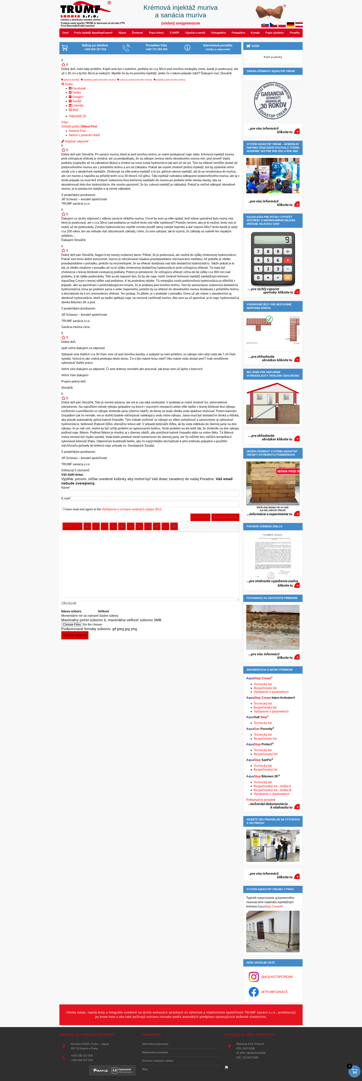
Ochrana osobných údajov (157, 1060)
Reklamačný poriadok (260, 799)
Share (68, 84)
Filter (64, 122)
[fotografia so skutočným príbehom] (273, 631)
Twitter (76, 92)
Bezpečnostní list (265, 688)
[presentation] (72, 526)
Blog (144, 1069)
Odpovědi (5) (77, 116)
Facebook (78, 88)
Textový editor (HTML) (225, 517)
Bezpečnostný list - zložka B (272, 790)
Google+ (77, 96)
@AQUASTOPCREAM (276, 976)
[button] (72, 526)
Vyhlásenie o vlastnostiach (271, 793)
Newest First (77, 130)
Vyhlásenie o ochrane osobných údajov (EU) (131, 509)
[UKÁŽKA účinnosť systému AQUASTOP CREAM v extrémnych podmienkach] (273, 488)
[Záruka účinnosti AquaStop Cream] (273, 100)
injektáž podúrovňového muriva (99, 79)
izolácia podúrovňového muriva (135, 79)
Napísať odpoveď (76, 141)
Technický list (263, 684)
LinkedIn (77, 105)
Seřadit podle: (79, 126)
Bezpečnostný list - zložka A (272, 786)
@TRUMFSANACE (274, 991)
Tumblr (76, 101)
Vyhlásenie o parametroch (271, 691)
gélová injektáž (71, 79)
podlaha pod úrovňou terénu (171, 79)
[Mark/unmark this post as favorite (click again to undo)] (63, 64)
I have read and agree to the (112, 509)
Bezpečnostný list (265, 754)
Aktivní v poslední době (84, 135)
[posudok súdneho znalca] (273, 560)
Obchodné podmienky (155, 1043)
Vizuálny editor (200, 517)
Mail (75, 109)
